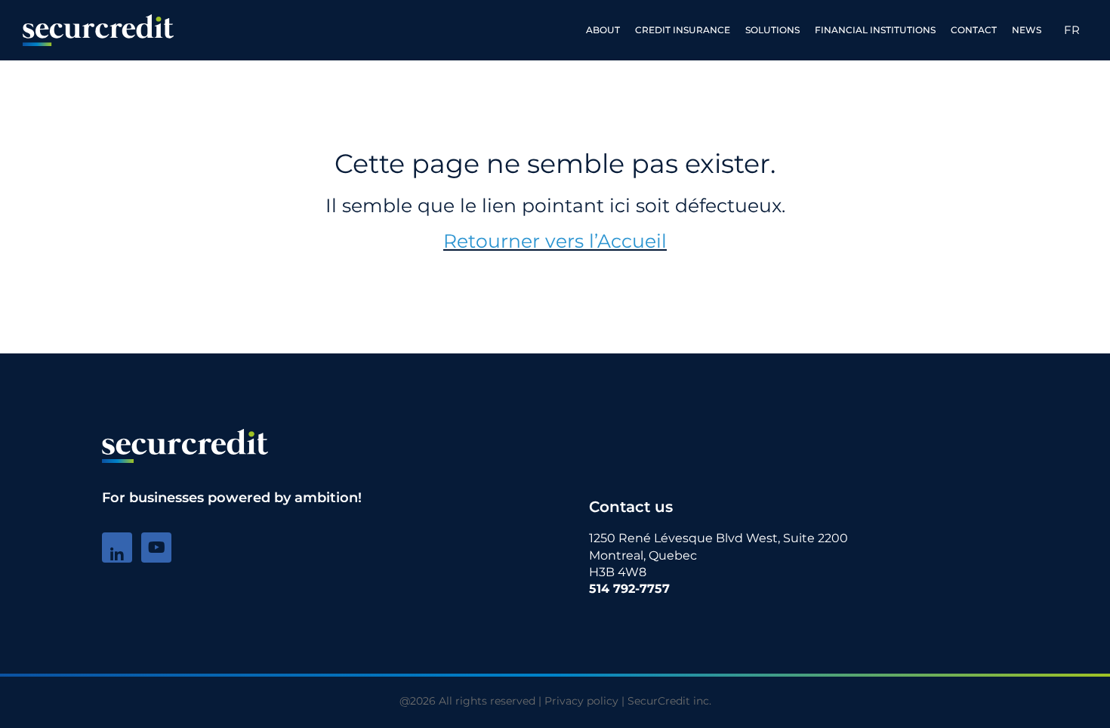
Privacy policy (581, 701)
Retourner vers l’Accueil (555, 241)
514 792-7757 (629, 588)
